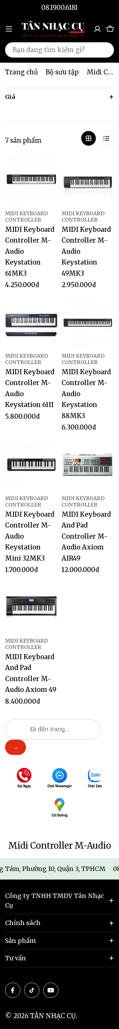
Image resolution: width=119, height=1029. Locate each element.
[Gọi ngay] (24, 779)
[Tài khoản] (97, 29)
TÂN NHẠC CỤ (53, 1016)
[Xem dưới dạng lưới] (88, 138)
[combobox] (59, 50)
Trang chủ (21, 72)
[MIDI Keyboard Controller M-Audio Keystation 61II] (31, 322)
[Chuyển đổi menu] (9, 29)
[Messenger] (59, 779)
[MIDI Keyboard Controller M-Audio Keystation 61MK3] (31, 180)
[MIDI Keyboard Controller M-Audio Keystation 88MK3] (88, 322)
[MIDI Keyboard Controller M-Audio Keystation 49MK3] (88, 180)
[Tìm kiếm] (105, 50)
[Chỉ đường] (59, 808)
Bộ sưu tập (62, 72)
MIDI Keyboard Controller (26, 216)
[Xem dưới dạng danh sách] (106, 138)
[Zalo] (95, 779)
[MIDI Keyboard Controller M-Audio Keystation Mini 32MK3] (31, 465)
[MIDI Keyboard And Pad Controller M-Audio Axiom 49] (31, 607)
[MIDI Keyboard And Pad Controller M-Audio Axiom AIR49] (88, 465)
